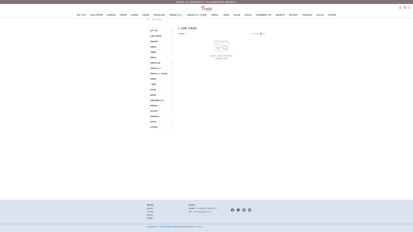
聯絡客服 (150, 215)
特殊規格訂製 (307, 15)
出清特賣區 (332, 15)
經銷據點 (150, 218)
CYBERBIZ (198, 226)
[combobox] (182, 34)
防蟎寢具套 (111, 15)
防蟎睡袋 (214, 15)
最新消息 (248, 15)
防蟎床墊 (145, 15)
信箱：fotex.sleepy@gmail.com (200, 212)
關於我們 (150, 208)
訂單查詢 (150, 212)
